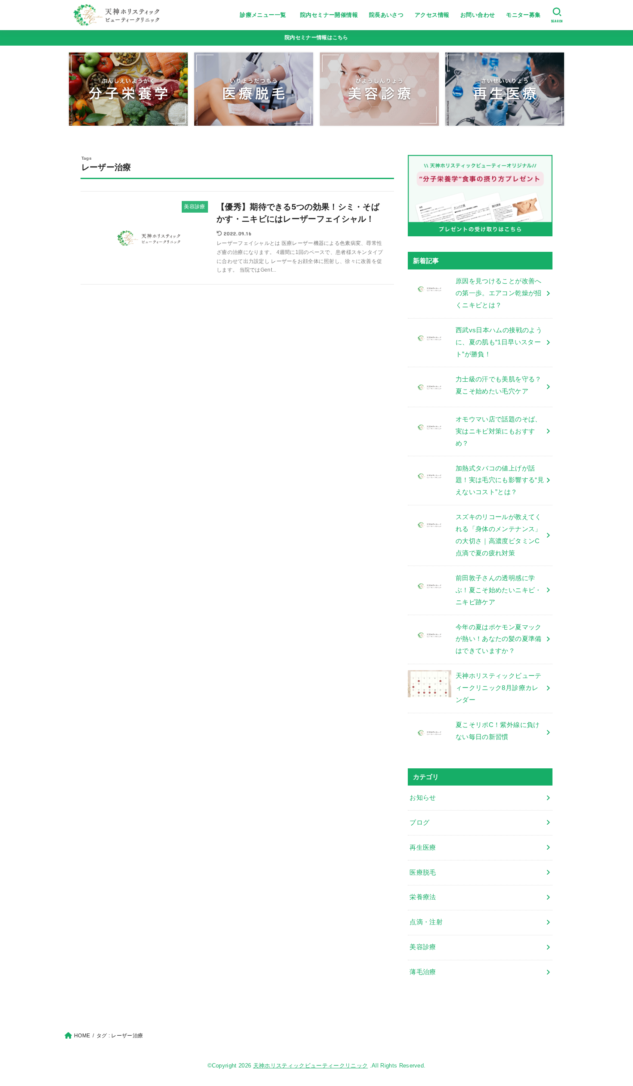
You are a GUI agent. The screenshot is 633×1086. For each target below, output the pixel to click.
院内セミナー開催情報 (329, 15)
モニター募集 (523, 15)
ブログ (419, 822)
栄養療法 (423, 897)
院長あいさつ (386, 15)
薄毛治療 (423, 971)
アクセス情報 (432, 15)
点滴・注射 (426, 922)
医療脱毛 (423, 872)
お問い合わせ (477, 15)
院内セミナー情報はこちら (316, 37)
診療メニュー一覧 (266, 15)
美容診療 (423, 947)
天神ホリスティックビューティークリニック (310, 1065)
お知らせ (423, 797)
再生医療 (423, 847)
